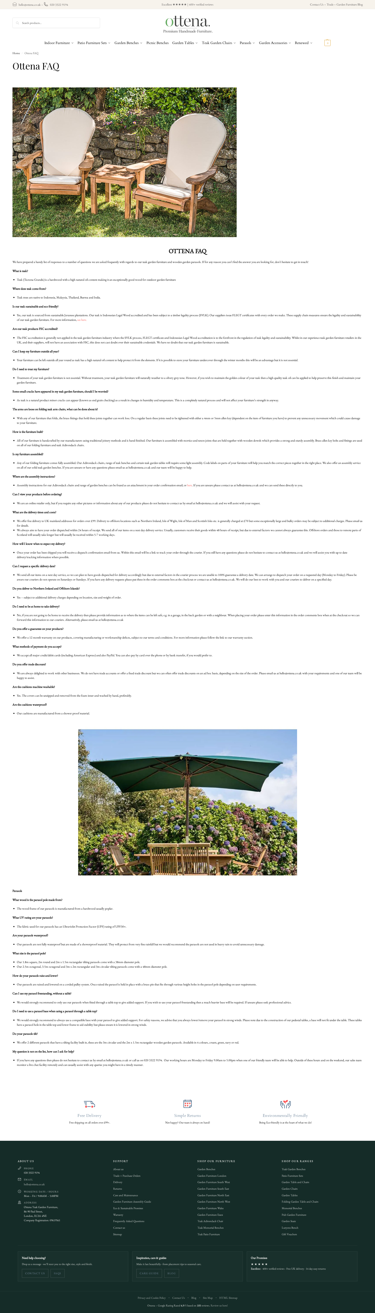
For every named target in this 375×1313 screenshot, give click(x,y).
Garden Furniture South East (213, 1189)
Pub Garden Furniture (294, 1215)
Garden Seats (289, 1221)
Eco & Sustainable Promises (128, 1208)
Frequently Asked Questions (128, 1221)
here (189, 485)
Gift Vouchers (289, 1234)
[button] (323, 43)
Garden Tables (290, 1195)
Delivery (117, 1182)
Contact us (119, 1228)
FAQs (57, 1273)
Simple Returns (187, 1115)
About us (118, 1169)
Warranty (118, 1215)
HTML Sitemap (228, 1298)
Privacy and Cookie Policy (152, 1298)
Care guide (149, 1273)
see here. (82, 320)
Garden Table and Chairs (295, 1182)
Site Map (208, 1298)
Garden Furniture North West (213, 1201)
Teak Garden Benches (293, 1169)
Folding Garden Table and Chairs (300, 1201)
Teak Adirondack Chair (210, 1221)
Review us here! (219, 1305)
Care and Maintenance (125, 1195)
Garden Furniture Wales (210, 1208)
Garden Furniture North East (213, 1195)
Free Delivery (89, 1115)
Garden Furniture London (211, 1176)
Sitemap (117, 1234)
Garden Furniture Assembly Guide (132, 1201)
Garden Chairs (290, 1189)
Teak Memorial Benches (210, 1228)
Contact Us (317, 4)
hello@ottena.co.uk (30, 5)
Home (16, 53)
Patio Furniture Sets (292, 1176)
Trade (330, 4)
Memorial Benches (292, 1208)
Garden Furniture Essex (210, 1215)
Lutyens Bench (290, 1228)
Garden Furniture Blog (349, 4)
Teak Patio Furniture (208, 1234)
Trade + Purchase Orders (126, 1176)
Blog (171, 1273)
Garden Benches (206, 1169)
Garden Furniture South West (213, 1182)
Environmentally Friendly (285, 1115)
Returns (117, 1189)
